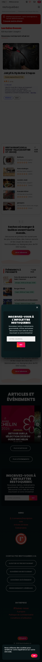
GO (21, 345)
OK (34, 656)
